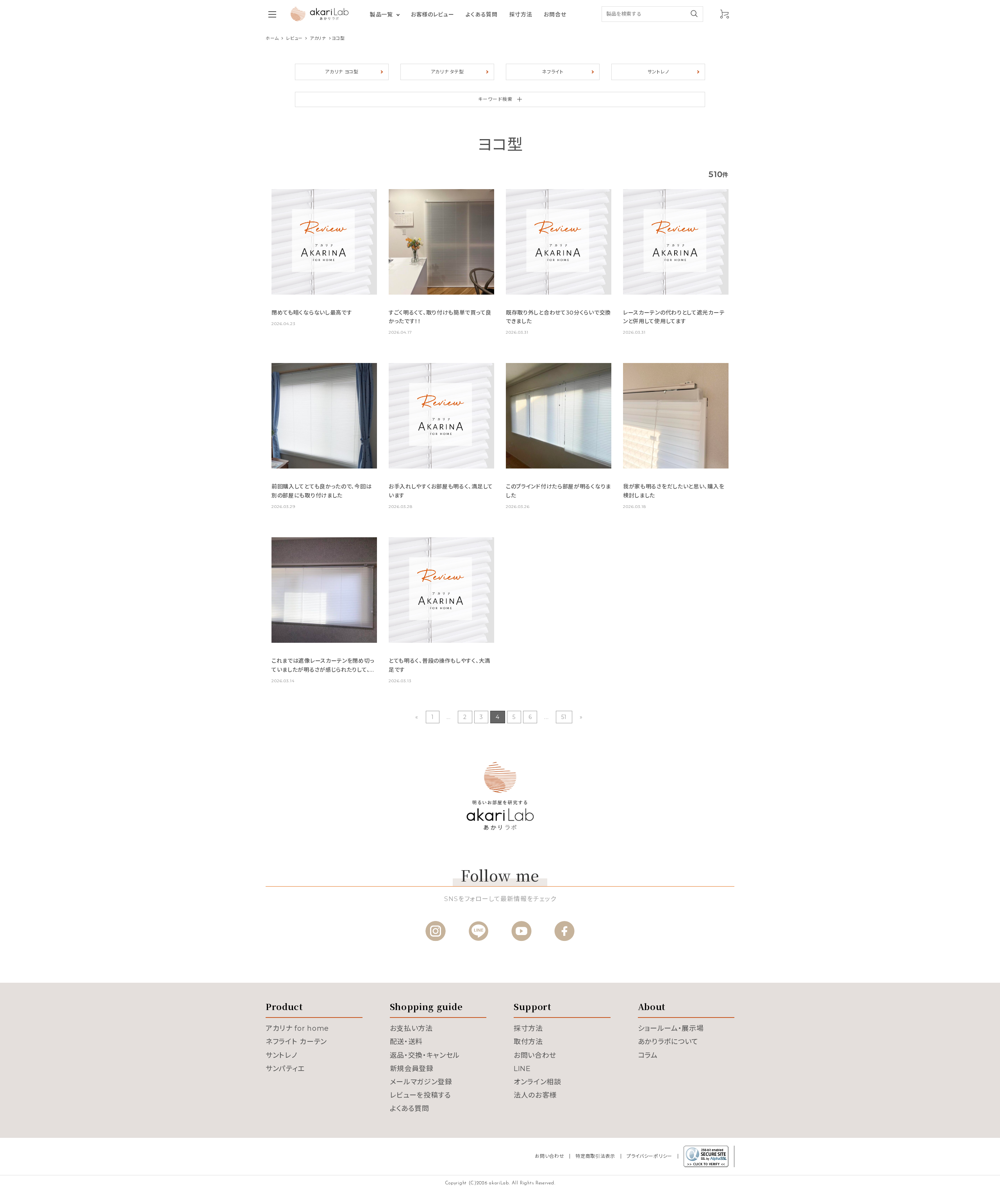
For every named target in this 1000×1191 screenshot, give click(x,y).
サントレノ (658, 72)
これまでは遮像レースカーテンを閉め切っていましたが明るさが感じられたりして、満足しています (323, 669)
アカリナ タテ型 (447, 72)
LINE (522, 1068)
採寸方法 (520, 14)
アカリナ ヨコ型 (342, 72)
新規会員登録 (412, 1068)
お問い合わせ (535, 1055)
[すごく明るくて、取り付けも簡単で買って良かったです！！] (441, 242)
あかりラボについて (668, 1041)
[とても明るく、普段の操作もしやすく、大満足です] (441, 590)
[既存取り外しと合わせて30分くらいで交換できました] (558, 242)
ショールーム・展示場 (671, 1028)
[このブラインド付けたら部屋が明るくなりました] (558, 416)
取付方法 (528, 1041)
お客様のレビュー (432, 14)
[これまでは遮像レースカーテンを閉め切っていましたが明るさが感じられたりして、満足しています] (324, 590)
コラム (648, 1055)
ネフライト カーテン (296, 1041)
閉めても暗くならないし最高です (311, 312)
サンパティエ (285, 1068)
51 (564, 717)
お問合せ (555, 14)
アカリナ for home (297, 1028)
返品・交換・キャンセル (425, 1055)
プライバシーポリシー (649, 1156)
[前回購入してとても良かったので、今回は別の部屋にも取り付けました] (324, 416)
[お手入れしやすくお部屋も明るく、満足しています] (441, 416)
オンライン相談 (537, 1082)
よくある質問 (481, 14)
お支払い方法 (411, 1028)
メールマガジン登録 (421, 1082)
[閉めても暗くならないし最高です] (324, 242)
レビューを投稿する (420, 1095)
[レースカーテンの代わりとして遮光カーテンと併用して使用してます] (676, 242)
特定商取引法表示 (595, 1156)
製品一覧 (381, 14)
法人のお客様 (535, 1095)
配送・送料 (406, 1041)
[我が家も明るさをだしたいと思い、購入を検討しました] (676, 416)
